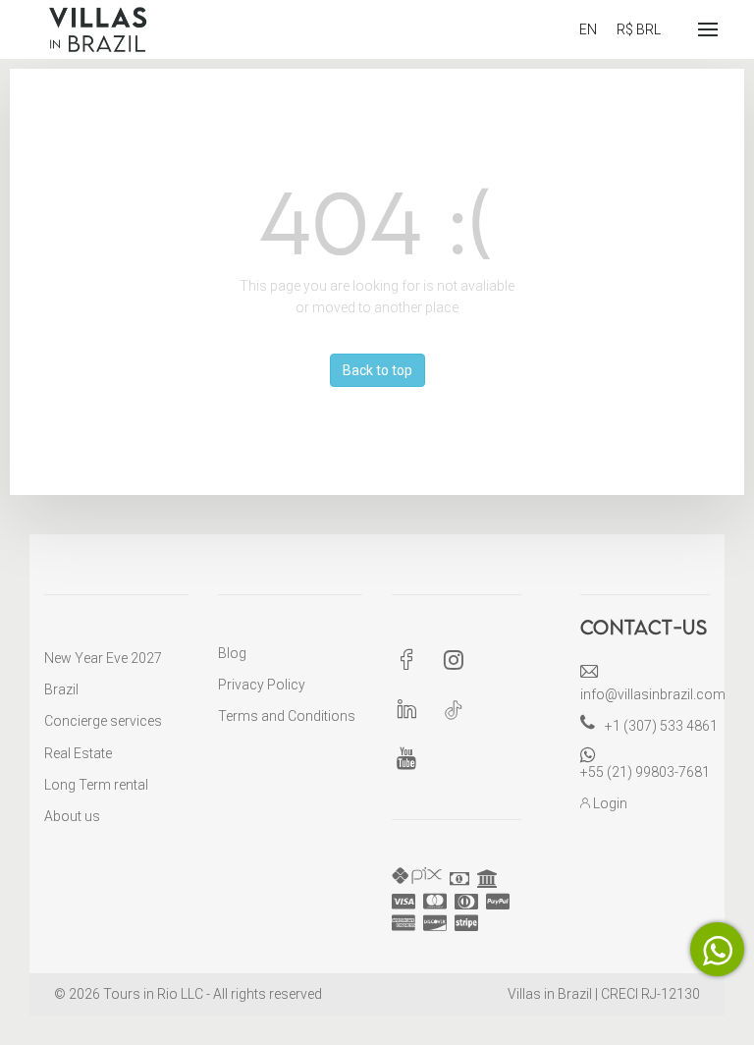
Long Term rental (96, 785)
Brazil (61, 689)
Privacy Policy (261, 684)
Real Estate (78, 753)
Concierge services (103, 721)
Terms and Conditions (286, 716)
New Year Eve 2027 (103, 658)
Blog (232, 653)
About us (72, 816)
